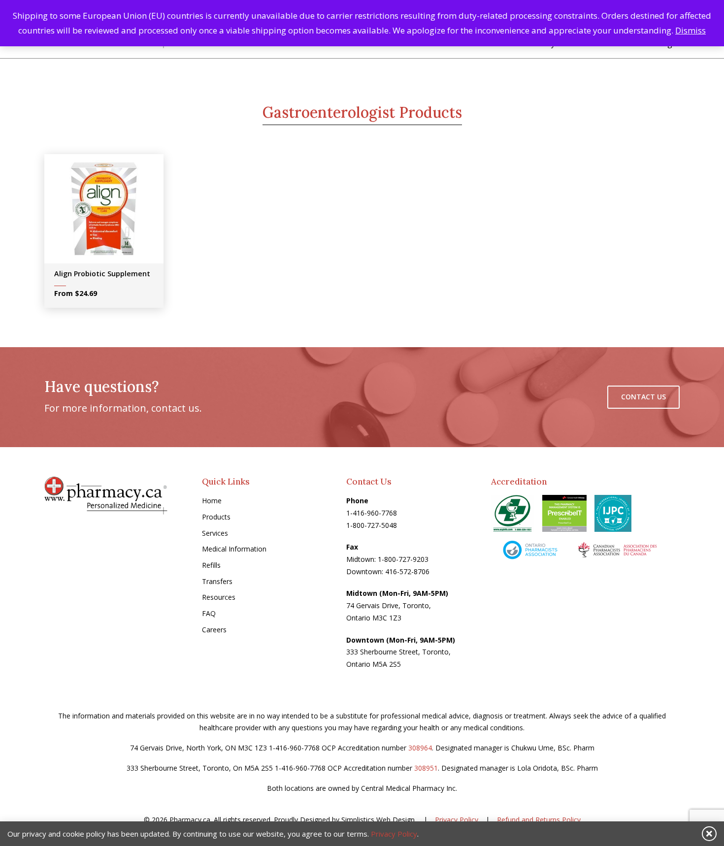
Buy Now (111, 212)
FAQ (209, 613)
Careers (214, 629)
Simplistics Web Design (378, 819)
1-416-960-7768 (371, 513)
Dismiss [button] (690, 30)
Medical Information (234, 548)
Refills (211, 565)
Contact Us (643, 396)
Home (212, 500)
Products (216, 516)
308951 (426, 768)
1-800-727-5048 (371, 525)
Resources (218, 597)
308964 (420, 747)
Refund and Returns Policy (539, 819)
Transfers (217, 581)
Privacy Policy (456, 819)
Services (215, 533)
